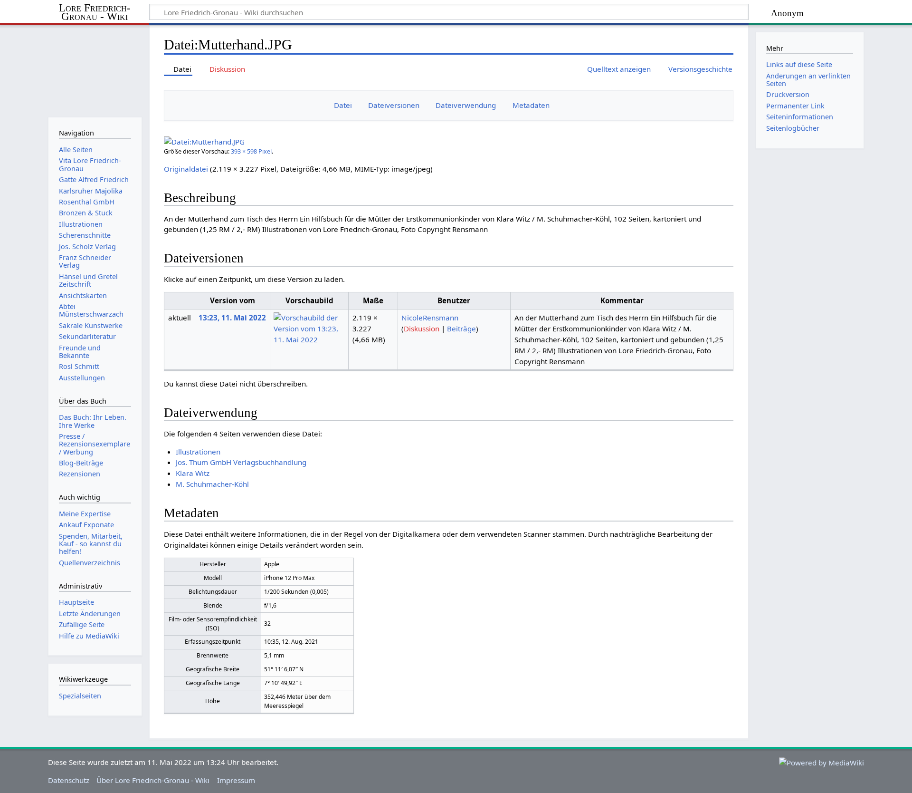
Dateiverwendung (466, 105)
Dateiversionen (393, 105)
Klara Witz (192, 473)
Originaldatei (186, 169)
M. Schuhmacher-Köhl (212, 484)
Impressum (236, 780)
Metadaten (531, 105)
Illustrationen (198, 451)
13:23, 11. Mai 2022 (232, 317)
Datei (343, 105)
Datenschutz (68, 780)
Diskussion (421, 328)
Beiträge (461, 328)
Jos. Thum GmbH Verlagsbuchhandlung (241, 462)
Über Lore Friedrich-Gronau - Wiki (152, 780)
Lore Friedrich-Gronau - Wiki (95, 12)
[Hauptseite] (94, 70)
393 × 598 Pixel (251, 151)
